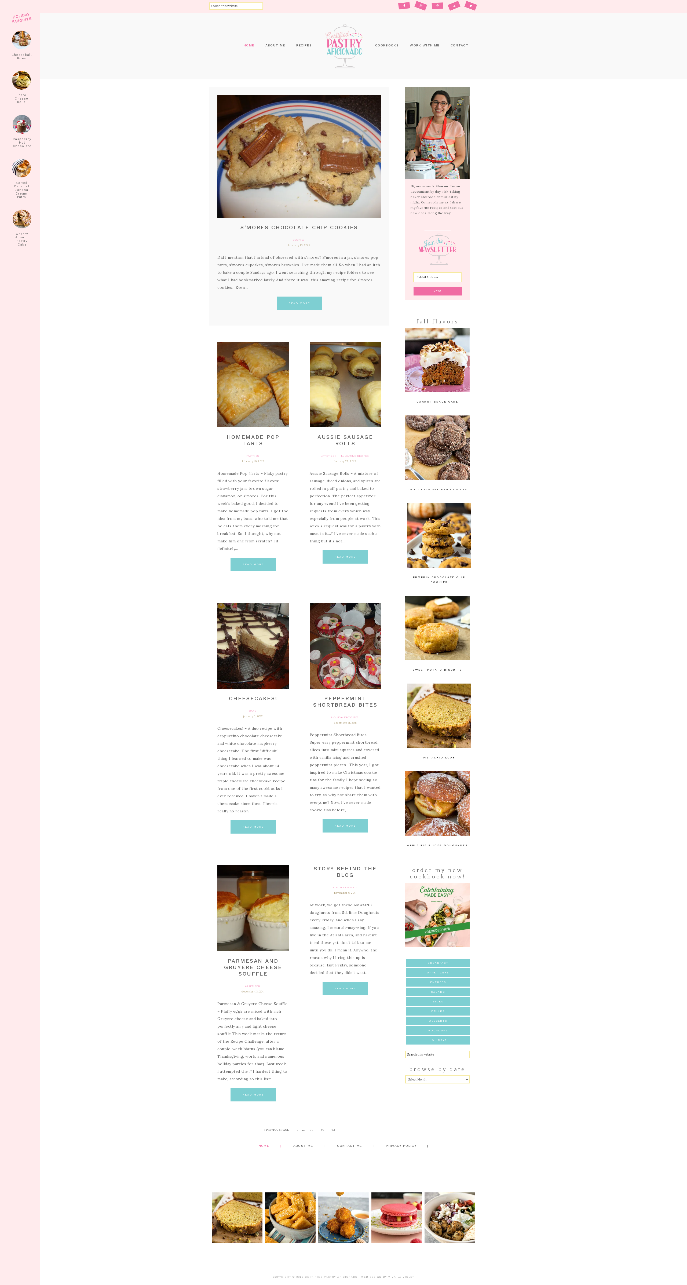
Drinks (438, 1011)
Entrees (438, 982)
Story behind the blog (345, 871)
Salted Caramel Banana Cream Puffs (21, 190)
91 (322, 1129)
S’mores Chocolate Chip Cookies (299, 227)
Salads (438, 991)
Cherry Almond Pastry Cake (22, 239)
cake (252, 710)
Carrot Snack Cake (437, 401)
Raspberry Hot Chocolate (22, 142)
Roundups (438, 1030)
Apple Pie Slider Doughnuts (437, 845)
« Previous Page (276, 1129)
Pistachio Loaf (439, 757)
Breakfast (438, 962)
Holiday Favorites (345, 717)
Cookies (299, 239)
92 (333, 1129)
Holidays (438, 1040)
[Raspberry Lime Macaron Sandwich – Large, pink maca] (396, 1217)
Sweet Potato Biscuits (437, 669)
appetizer (329, 455)
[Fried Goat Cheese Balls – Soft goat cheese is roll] (343, 1217)
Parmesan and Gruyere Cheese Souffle (253, 967)
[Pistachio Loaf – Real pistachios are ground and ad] (237, 1217)
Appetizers (438, 972)
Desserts (438, 1020)
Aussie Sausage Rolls (345, 440)
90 (311, 1129)
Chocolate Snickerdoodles (437, 489)
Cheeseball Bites (22, 56)
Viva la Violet (401, 1277)
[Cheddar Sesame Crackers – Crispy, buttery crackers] (290, 1217)
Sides (438, 1001)
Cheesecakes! (253, 698)
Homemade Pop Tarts (253, 440)
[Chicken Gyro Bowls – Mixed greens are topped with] (450, 1217)
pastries (252, 455)
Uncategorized (345, 887)
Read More (299, 303)
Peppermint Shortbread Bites (345, 701)
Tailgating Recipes (354, 455)
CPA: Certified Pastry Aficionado (343, 46)
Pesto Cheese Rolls (21, 98)
